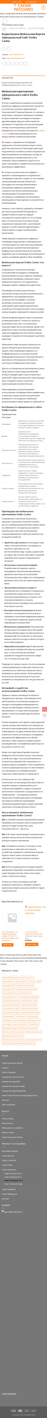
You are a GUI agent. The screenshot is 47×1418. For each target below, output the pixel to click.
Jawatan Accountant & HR (13, 1077)
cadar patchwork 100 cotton (29, 997)
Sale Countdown (8, 1104)
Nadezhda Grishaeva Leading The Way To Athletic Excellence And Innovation (10, 937)
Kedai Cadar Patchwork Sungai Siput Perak (19, 1095)
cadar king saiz (21, 989)
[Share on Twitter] (13, 64)
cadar (22, 978)
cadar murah (32, 989)
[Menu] (3, 8)
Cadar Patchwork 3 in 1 (13, 1174)
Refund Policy (7, 1123)
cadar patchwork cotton (29, 1001)
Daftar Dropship (8, 1072)
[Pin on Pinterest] (21, 64)
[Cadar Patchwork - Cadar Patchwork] (23, 8)
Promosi (5, 1100)
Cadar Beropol (8, 1156)
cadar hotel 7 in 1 (8, 989)
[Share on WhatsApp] (4, 64)
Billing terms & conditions (12, 1128)
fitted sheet (6, 1032)
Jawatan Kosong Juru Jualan (13, 1086)
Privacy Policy (8, 1118)
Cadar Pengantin (9, 1189)
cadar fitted (20, 985)
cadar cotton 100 (8, 985)
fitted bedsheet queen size (28, 1028)
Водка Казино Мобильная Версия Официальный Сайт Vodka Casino (17, 84)
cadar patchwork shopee (11, 1012)
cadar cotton (36, 981)
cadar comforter (8, 981)
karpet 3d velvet (35, 1040)
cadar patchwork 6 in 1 (10, 997)
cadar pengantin (8, 1016)
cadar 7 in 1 (30, 978)
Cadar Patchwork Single (13, 1184)
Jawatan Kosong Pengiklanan (14, 1091)
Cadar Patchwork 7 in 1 (16, 54)
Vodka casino (10, 58)
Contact (5, 1068)
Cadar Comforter (9, 1160)
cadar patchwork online (29, 1005)
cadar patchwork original (11, 1009)
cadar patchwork (8, 993)
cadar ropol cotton (19, 1020)
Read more (7, 945)
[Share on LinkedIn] (26, 64)
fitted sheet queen (18, 1032)
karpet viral (31, 1043)
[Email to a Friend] (17, 64)
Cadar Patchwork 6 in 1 (13, 1177)
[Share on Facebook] (8, 64)
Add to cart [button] (32, 944)
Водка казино (20, 58)
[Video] (5, 21)
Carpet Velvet (33, 1024)
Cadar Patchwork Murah (12, 1063)
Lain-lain (5, 1198)
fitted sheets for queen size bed (13, 1036)
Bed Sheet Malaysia (10, 1151)
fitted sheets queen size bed (12, 1040)
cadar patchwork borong (11, 1001)
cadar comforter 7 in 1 (23, 981)
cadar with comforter (20, 1024)
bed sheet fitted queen (10, 978)
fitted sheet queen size (34, 1032)
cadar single (7, 1024)
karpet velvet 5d (19, 1043)
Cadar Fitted (7, 1165)
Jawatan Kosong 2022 (11, 1081)
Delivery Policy (8, 1132)
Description (7, 78)
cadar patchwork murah (11, 1005)
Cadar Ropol (7, 1020)
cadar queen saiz (32, 1016)
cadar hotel (30, 985)
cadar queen (20, 1016)
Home (4, 28)
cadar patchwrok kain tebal (30, 1012)
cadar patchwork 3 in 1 (23, 993)
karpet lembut (7, 1043)
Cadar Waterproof (9, 1194)
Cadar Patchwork (17, 28)
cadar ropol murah (33, 1020)
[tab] (23, 78)
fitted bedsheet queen (10, 1028)
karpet (25, 1040)
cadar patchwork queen (29, 1009)
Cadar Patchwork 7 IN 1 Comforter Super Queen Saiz (34, 936)
